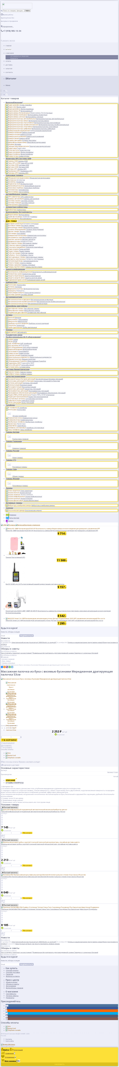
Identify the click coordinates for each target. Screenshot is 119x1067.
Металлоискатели (14, 297)
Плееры (9, 330)
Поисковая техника (14, 175)
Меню (8, 85)
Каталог (9, 49)
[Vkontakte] (7, 1006)
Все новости (5, 641)
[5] (11, 728)
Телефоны (10, 405)
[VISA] (8, 753)
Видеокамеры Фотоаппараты (19, 212)
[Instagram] (7, 1019)
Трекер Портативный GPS (15, 557)
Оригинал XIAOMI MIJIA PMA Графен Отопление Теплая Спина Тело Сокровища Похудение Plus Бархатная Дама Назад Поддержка (49, 909)
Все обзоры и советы (9, 651)
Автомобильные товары (16, 194)
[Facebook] (6, 1008)
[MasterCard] (11, 755)
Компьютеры (11, 282)
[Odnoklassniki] (6, 1011)
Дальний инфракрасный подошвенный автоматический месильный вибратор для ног (33, 811)
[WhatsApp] (10, 667)
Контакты (9, 72)
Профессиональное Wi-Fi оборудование (23, 337)
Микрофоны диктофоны (16, 306)
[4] (9, 728)
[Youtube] (7, 1016)
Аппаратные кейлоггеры (17, 207)
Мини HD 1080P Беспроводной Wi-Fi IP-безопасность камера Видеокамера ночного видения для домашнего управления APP (52, 530)
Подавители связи (14, 335)
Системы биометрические (17, 369)
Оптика (9, 315)
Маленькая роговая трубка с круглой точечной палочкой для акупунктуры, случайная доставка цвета (39, 844)
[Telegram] (12, 667)
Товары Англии (12, 432)
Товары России (12, 451)
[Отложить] (3, 837)
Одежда (9, 508)
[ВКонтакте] (2, 667)
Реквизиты (14, 58)
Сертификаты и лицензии (19, 56)
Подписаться (26, 636)
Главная (8, 46)
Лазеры (9, 488)
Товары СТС (11, 460)
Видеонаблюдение (14, 102)
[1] (2, 728)
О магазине (10, 53)
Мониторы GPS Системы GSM (18, 158)
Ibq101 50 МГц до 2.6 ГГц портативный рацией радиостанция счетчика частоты (35, 584)
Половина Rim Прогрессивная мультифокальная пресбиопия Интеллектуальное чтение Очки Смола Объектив (42, 877)
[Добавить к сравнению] (3, 835)
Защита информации (15, 269)
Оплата (8, 61)
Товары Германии (14, 441)
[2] (4, 728)
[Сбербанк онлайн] (13, 758)
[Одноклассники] (4, 667)
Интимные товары (14, 503)
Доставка (9, 65)
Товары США (11, 469)
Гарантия (9, 69)
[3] (7, 728)
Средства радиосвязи (15, 376)
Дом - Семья (11, 221)
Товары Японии (12, 479)
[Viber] (7, 667)
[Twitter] (7, 1014)
